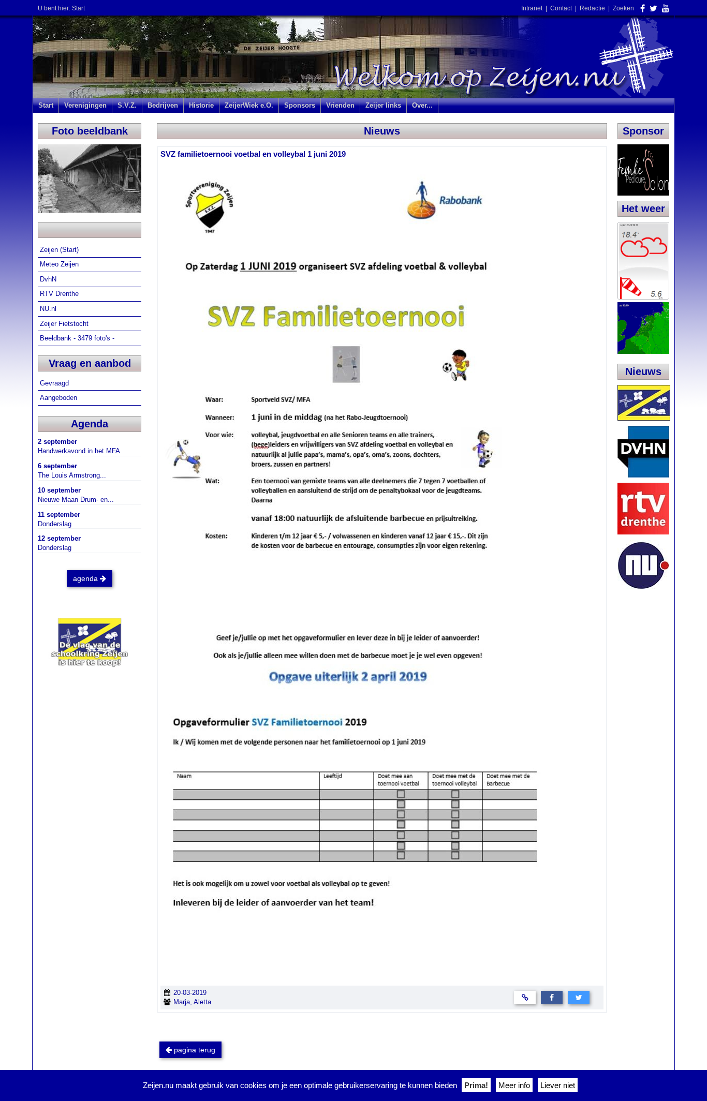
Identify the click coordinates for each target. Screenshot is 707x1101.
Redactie (592, 8)
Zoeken (623, 8)
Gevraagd (55, 383)
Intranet (531, 8)
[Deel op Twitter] (578, 997)
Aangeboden (59, 397)
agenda (86, 578)
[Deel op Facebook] (551, 997)
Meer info (514, 1085)
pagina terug (193, 1050)
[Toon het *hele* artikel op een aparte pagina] (524, 997)
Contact (561, 8)
